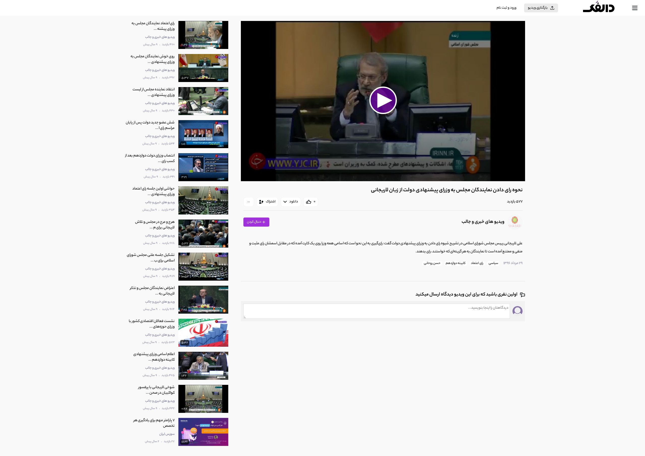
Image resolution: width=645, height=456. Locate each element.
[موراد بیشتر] (248, 202)
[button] (383, 100)
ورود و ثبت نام (507, 8)
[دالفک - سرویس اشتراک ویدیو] (603, 8)
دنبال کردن (254, 222)
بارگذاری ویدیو (538, 8)
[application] (383, 101)
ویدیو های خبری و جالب (483, 222)
